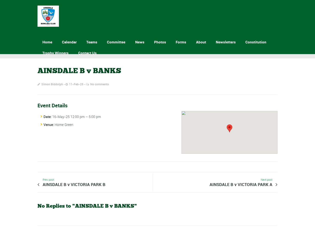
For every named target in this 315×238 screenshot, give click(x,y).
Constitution (255, 42)
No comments (99, 84)
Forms (181, 42)
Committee (116, 42)
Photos (160, 42)
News (139, 42)
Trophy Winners (55, 52)
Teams (91, 42)
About (201, 42)
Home (47, 42)
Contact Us (87, 52)
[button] (229, 128)
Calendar (69, 42)
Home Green (64, 124)
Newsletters (226, 42)
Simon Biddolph (52, 84)
